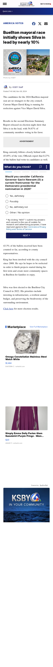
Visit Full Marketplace (39, 327)
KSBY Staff (18, 87)
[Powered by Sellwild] (44, 485)
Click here (8, 308)
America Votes (13, 23)
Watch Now (45, 4)
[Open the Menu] (4, 4)
